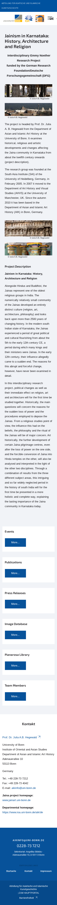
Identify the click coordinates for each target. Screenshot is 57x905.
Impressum (46, 871)
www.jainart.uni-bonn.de (16, 800)
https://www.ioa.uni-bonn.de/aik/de (22, 812)
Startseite (11, 871)
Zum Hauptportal (29, 893)
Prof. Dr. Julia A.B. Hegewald (19, 737)
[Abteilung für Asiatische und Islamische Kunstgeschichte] (23, 18)
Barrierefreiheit (26, 898)
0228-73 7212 (28, 845)
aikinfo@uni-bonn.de (24, 788)
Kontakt (28, 871)
